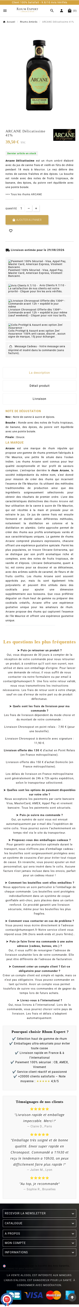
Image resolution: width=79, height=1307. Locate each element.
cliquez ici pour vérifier (19, 1268)
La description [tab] (39, 372)
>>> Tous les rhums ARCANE (24, 194)
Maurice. (40, 169)
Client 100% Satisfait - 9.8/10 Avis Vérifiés (36, 2)
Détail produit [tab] (40, 386)
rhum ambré (54, 160)
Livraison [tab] (39, 399)
